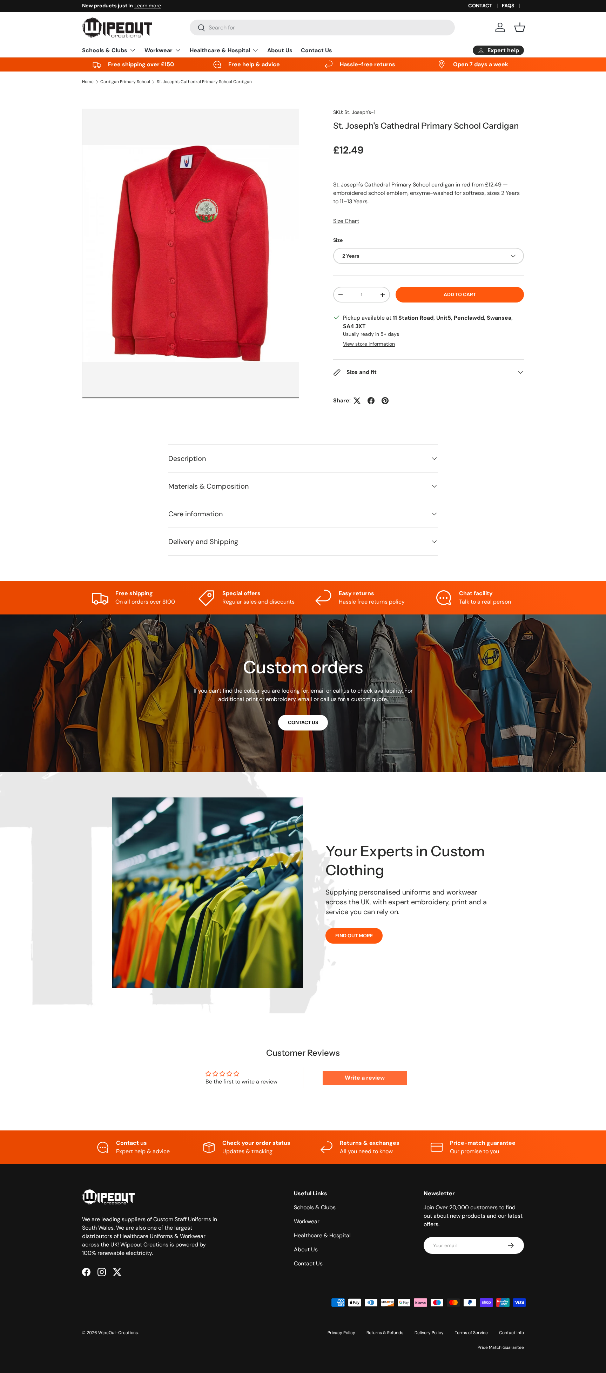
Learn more (147, 5)
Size (338, 240)
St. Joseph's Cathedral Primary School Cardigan (204, 81)
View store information (369, 344)
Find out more (354, 935)
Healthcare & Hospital (220, 50)
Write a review (365, 1077)
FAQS (508, 5)
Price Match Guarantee (501, 1347)
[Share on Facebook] (371, 401)
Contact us (303, 722)
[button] (519, 27)
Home (88, 81)
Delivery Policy (429, 1332)
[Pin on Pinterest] (385, 401)
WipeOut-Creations (118, 1332)
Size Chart (346, 221)
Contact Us (316, 50)
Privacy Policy (341, 1332)
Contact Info (511, 1332)
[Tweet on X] (357, 401)
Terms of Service (471, 1332)
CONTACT (480, 5)
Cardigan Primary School (125, 81)
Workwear (158, 50)
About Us (279, 50)
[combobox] (322, 27)
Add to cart (460, 294)
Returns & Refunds (384, 1332)
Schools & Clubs (104, 50)
